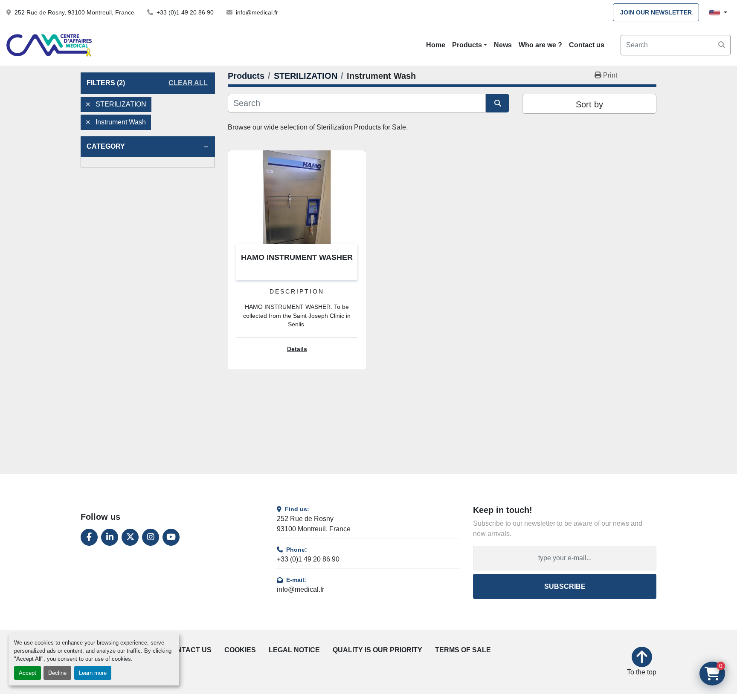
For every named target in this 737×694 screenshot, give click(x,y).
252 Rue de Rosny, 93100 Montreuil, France (74, 12)
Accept (27, 673)
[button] (469, 45)
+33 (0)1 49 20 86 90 (185, 12)
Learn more (93, 673)
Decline (57, 673)
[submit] (722, 45)
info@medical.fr (257, 12)
